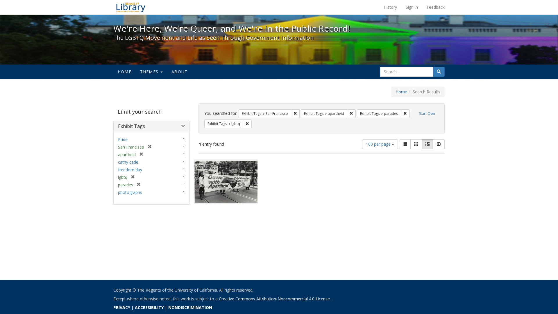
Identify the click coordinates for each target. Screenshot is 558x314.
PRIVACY (121, 307)
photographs (130, 192)
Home (124, 71)
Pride (123, 139)
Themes (150, 71)
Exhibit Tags (131, 126)
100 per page (379, 144)
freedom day (130, 169)
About (179, 71)
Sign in (412, 7)
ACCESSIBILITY (149, 307)
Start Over (427, 113)
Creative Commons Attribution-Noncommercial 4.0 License (274, 298)
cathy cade (128, 162)
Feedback (436, 7)
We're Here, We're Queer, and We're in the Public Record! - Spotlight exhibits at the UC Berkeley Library (131, 7)
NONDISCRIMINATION (190, 307)
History (390, 7)
